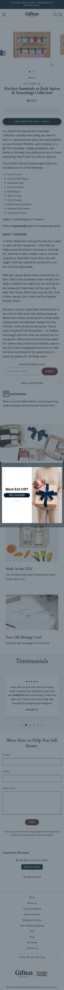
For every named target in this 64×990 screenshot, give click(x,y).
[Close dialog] (59, 469)
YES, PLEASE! (17, 495)
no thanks (17, 501)
